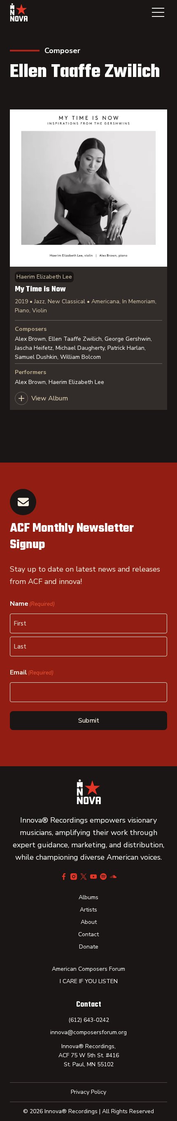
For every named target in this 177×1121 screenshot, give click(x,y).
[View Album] (88, 259)
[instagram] (73, 876)
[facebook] (64, 876)
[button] (158, 12)
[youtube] (93, 876)
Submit (88, 720)
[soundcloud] (113, 876)
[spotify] (103, 876)
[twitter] (83, 876)
